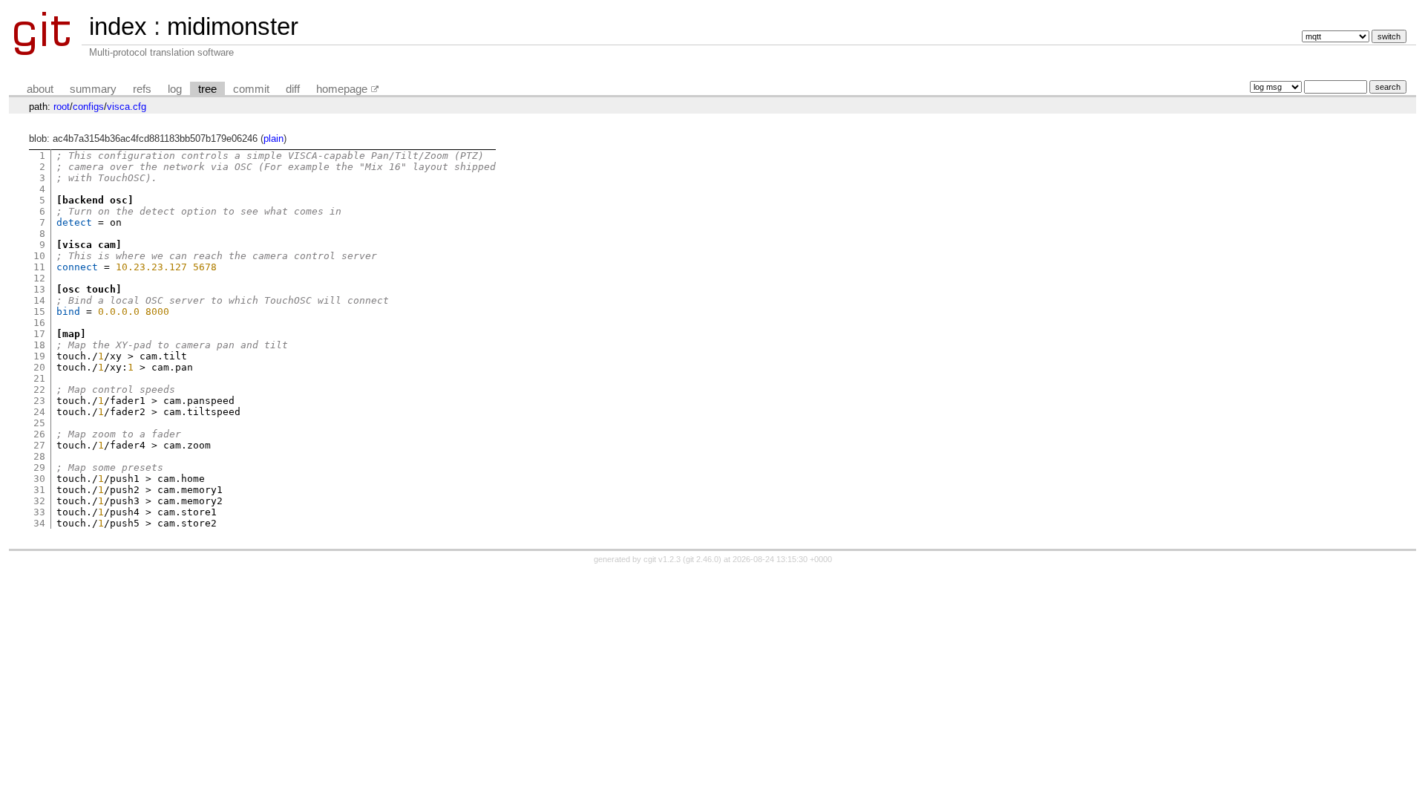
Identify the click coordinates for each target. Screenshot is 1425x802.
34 (39, 523)
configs (88, 106)
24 (39, 411)
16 (39, 322)
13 (39, 289)
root (61, 106)
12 (39, 278)
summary (93, 89)
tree (207, 89)
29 (39, 467)
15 (39, 311)
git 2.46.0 (702, 559)
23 (39, 400)
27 (39, 445)
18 (39, 345)
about (40, 89)
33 (39, 512)
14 (39, 300)
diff (293, 89)
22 (39, 389)
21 (39, 378)
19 (39, 356)
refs (142, 89)
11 (39, 267)
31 (39, 489)
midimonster (232, 26)
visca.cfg (126, 106)
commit (251, 89)
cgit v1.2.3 (662, 559)
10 (39, 255)
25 (39, 422)
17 (39, 333)
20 (39, 367)
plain (273, 138)
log (175, 89)
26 (39, 434)
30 (39, 478)
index (118, 26)
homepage (341, 89)
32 (39, 500)
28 (39, 456)
